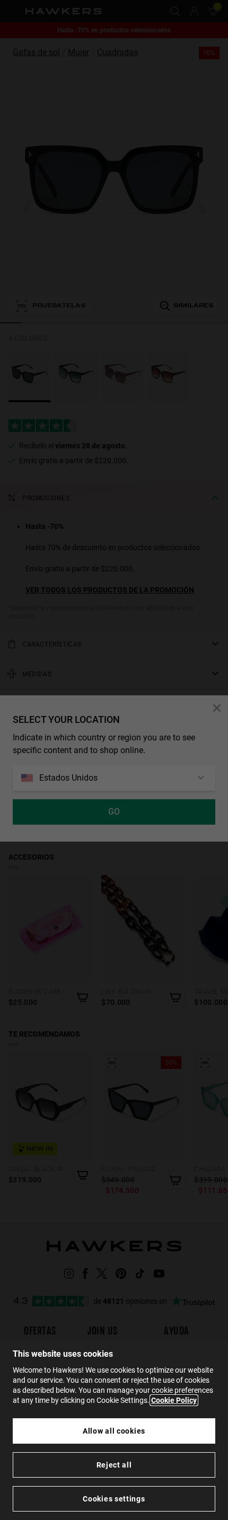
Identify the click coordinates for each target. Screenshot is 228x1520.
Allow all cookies (114, 1431)
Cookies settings (114, 1499)
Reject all (114, 1465)
